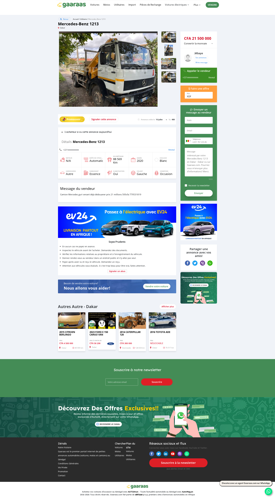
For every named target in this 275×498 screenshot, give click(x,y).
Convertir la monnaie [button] (195, 43)
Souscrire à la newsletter (178, 463)
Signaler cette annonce (103, 119)
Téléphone (197, 139)
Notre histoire (64, 447)
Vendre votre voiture (156, 286)
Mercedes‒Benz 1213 (96, 19)
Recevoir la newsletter (199, 185)
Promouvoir (73, 119)
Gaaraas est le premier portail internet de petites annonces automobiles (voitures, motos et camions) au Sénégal (84, 455)
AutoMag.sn (187, 492)
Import (132, 4)
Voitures (94, 4)
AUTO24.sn (133, 492)
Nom (189, 120)
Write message (202, 62)
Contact (61, 475)
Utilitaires (119, 4)
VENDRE (212, 4)
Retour (65, 19)
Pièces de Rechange (150, 4)
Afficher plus (168, 306)
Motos (106, 4)
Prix (188, 94)
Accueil (76, 19)
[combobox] (188, 141)
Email (189, 130)
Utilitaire (83, 19)
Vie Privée (62, 467)
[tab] (198, 43)
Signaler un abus (117, 271)
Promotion (63, 471)
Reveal (171, 149)
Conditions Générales (68, 463)
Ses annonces (201, 57)
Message (191, 151)
